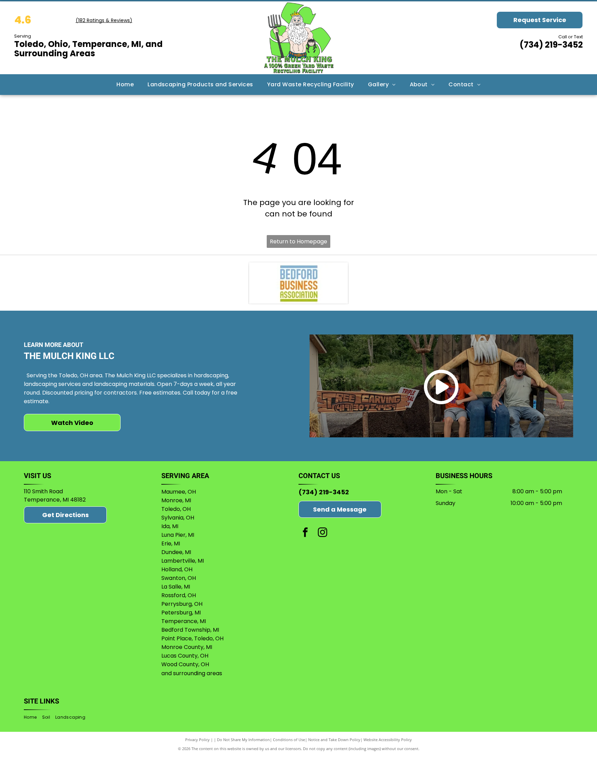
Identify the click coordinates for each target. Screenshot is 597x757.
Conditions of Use (289, 739)
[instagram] (323, 533)
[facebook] (305, 533)
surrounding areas (197, 673)
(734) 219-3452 (551, 44)
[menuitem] (125, 84)
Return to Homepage (298, 241)
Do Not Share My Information (243, 739)
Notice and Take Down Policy (334, 739)
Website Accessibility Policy (387, 739)
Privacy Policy (197, 739)
